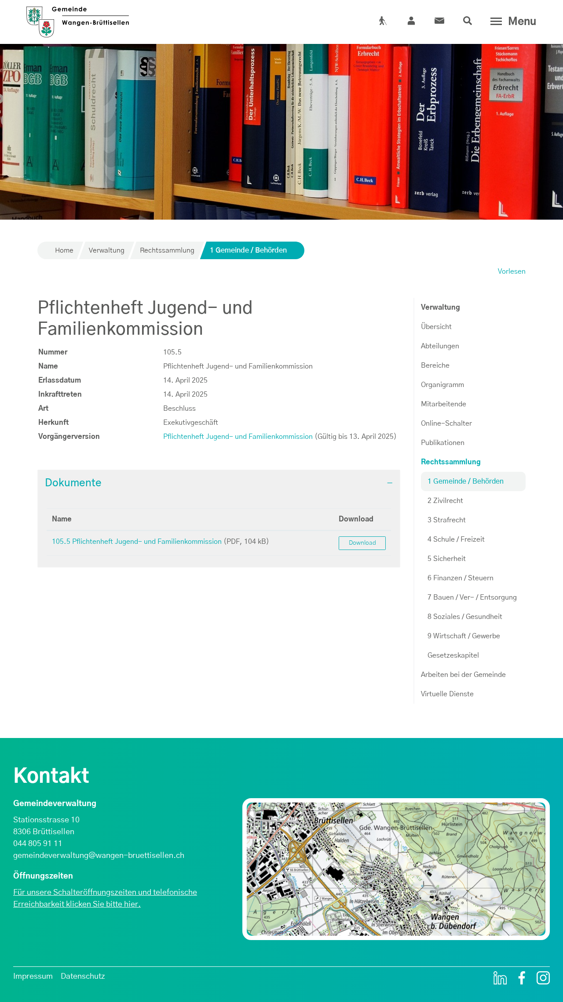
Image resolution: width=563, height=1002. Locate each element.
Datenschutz (83, 976)
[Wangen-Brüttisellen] (77, 18)
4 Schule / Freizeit (456, 539)
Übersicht (436, 326)
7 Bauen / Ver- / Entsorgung (472, 597)
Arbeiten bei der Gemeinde (463, 674)
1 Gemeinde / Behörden (466, 484)
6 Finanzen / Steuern (461, 578)
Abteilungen (440, 346)
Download (356, 519)
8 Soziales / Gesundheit (465, 616)
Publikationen (442, 442)
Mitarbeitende (443, 404)
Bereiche (435, 365)
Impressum (33, 976)
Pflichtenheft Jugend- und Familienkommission (238, 436)
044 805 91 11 (37, 844)
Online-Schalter (446, 423)
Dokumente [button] (73, 483)
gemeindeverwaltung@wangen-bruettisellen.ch (98, 856)
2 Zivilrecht (445, 500)
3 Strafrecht (447, 520)
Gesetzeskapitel (453, 655)
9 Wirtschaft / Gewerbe (464, 636)
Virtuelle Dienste (447, 694)
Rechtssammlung (451, 462)
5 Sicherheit (447, 558)
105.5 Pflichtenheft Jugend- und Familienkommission (137, 541)
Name (62, 519)
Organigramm (442, 384)
